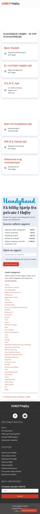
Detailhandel (8, 302)
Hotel (6, 327)
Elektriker (8, 310)
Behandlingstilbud (10, 290)
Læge (6, 335)
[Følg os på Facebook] (15, 415)
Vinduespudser (9, 384)
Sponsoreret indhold (9, 474)
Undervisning (9, 382)
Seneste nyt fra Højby (9, 453)
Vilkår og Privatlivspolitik (11, 434)
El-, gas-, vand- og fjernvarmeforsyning (16, 307)
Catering (7, 300)
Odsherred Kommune (9, 468)
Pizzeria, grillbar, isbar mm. (13, 352)
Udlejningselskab (10, 379)
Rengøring (8, 359)
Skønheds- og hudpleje (11, 367)
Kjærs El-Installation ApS (18, 124)
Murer (6, 342)
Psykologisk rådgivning (11, 357)
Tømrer (7, 377)
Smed (6, 369)
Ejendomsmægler (10, 305)
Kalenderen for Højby (9, 459)
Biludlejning (8, 295)
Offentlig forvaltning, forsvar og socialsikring (18, 345)
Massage (7, 340)
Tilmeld (20, 496)
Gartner (7, 322)
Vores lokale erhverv (9, 456)
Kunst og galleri (9, 330)
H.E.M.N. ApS (11, 83)
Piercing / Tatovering (11, 350)
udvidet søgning (10, 281)
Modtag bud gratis (11, 264)
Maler (6, 337)
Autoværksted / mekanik (12, 287)
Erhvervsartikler (7, 465)
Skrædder (7, 364)
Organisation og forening (12, 347)
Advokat (7, 285)
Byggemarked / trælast (11, 297)
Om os (4, 428)
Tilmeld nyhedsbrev (29, 510)
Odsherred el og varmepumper (13, 161)
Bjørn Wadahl (11, 48)
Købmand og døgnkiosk (11, 332)
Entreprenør (8, 315)
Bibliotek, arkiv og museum (13, 292)
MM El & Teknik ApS (15, 141)
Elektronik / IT (9, 312)
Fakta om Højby (7, 462)
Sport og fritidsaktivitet (11, 372)
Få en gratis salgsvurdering (11, 471)
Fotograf (7, 317)
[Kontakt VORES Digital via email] (24, 415)
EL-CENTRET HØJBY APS (18, 65)
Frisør (6, 320)
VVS (6, 387)
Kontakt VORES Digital (10, 437)
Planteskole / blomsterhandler (13, 354)
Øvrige (7, 389)
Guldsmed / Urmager (11, 325)
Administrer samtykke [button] (9, 440)
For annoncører (7, 431)
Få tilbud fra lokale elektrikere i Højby (16, 397)
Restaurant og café (10, 362)
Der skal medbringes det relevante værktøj (21, 259)
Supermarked (9, 374)
